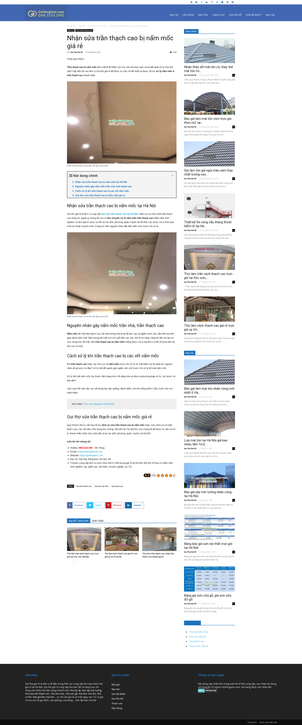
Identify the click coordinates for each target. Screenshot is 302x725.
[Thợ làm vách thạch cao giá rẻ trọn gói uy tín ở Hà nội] (122, 539)
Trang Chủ (252, 722)
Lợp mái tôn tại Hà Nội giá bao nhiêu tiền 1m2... (205, 442)
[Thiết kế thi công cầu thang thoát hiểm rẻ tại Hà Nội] (209, 205)
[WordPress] (227, 2)
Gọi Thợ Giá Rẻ (76, 52)
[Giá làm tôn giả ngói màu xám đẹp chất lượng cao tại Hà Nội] (209, 153)
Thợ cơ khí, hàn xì (198, 646)
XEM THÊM (97, 521)
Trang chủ (71, 26)
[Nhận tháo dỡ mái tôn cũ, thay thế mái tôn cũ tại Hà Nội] (209, 50)
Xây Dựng (188, 14)
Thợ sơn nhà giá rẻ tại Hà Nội (99, 404)
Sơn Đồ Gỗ (235, 14)
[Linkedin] (206, 2)
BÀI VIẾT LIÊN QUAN (78, 521)
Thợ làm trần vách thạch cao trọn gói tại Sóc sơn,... (208, 276)
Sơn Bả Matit (253, 14)
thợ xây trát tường (91, 690)
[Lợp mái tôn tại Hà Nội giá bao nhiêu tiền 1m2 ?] (209, 423)
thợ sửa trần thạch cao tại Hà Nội (119, 214)
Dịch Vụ (174, 14)
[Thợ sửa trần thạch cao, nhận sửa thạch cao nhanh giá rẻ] (159, 539)
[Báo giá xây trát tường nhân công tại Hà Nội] (209, 475)
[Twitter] (222, 2)
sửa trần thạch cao (83, 486)
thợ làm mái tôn (87, 693)
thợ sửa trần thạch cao (37, 693)
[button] (191, 2)
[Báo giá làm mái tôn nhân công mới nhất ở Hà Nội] (209, 372)
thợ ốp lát (75, 690)
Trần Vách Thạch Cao (97, 26)
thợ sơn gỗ (72, 693)
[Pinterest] (212, 2)
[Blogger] (196, 2)
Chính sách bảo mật (268, 722)
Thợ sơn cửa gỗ (197, 636)
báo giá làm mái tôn (43, 696)
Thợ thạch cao (196, 641)
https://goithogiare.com (91, 455)
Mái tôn (203, 14)
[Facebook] (201, 2)
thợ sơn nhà (58, 693)
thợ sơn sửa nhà (101, 486)
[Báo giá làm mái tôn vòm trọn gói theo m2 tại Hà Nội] (209, 102)
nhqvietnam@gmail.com (89, 451)
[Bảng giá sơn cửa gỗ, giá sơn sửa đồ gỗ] (209, 579)
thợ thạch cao (117, 486)
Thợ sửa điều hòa (198, 631)
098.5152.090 (85, 447)
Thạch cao (218, 14)
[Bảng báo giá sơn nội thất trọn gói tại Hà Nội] (209, 527)
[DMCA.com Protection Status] (207, 691)
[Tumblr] (217, 2)
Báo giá (270, 14)
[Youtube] (232, 2)
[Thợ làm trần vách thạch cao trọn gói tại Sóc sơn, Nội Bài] (84, 539)
